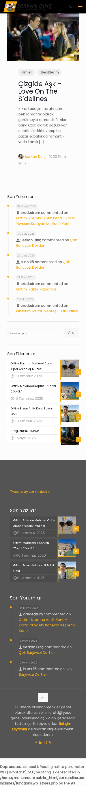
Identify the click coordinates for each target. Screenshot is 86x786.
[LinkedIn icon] (40, 742)
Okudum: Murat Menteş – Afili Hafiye (47, 311)
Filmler (26, 72)
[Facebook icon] (36, 742)
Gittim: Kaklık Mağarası (36, 289)
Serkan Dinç (35, 156)
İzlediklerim (49, 72)
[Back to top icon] (43, 697)
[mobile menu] (80, 6)
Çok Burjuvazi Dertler (37, 652)
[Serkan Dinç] (27, 6)
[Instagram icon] (45, 742)
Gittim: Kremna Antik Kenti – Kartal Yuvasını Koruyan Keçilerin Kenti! (47, 625)
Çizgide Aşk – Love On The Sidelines (40, 91)
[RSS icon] (50, 742)
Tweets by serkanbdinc (30, 491)
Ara (71, 332)
